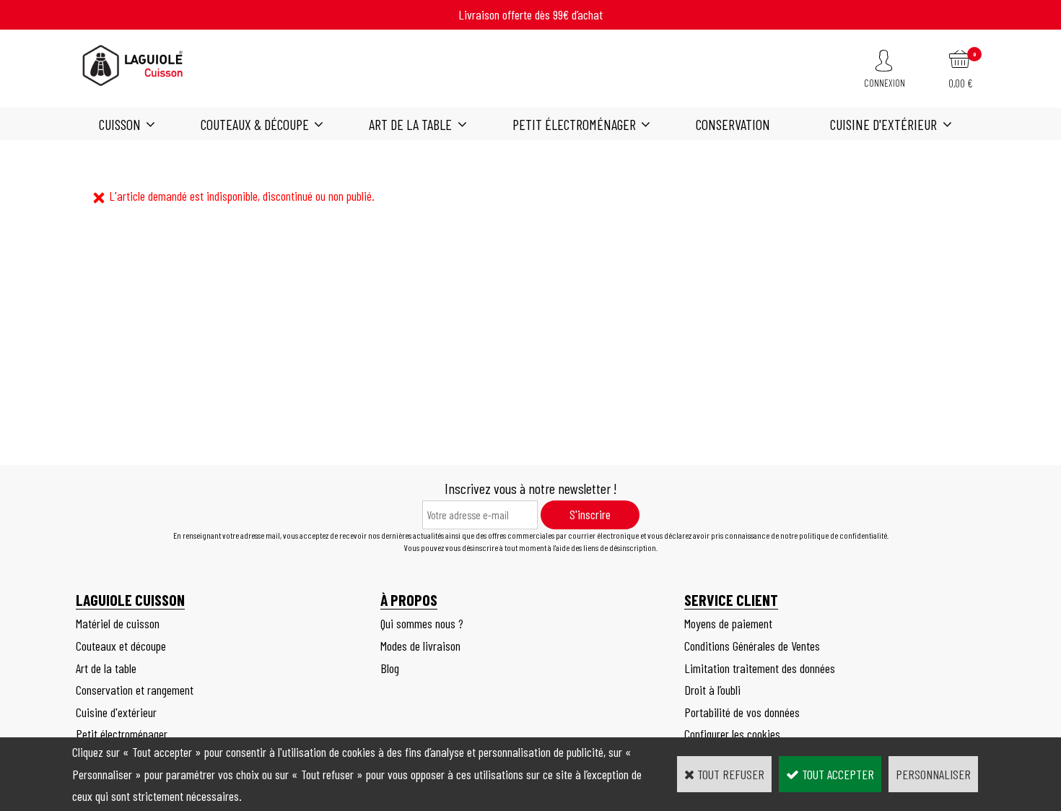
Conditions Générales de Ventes (752, 646)
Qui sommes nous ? (421, 623)
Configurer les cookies (732, 734)
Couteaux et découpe (121, 646)
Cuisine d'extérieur (883, 124)
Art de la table (410, 124)
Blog (389, 668)
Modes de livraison (420, 646)
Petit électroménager (574, 124)
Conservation (733, 124)
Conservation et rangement (134, 690)
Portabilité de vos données (742, 712)
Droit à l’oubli (712, 690)
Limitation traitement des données (759, 668)
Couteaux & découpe (255, 124)
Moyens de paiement (728, 623)
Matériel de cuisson (118, 623)
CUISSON (120, 124)
